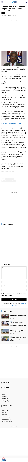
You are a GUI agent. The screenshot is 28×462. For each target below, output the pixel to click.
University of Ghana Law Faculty (8, 180)
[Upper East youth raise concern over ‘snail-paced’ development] (5, 316)
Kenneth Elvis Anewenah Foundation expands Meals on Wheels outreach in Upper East (18, 324)
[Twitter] (22, 460)
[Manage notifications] (3, 458)
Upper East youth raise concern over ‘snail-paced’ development (18, 316)
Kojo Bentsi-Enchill (9, 178)
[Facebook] (20, 460)
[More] (21, 17)
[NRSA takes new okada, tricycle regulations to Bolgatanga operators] (5, 338)
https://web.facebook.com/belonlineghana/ (12, 123)
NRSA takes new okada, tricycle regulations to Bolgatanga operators (18, 339)
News (3, 12)
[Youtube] (25, 460)
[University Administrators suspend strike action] (5, 331)
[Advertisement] (14, 36)
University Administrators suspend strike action (16, 331)
